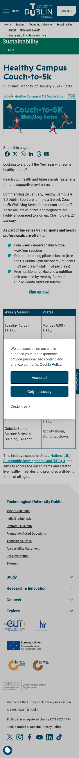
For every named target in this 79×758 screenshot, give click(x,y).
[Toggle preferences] (7, 750)
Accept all (39, 377)
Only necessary (39, 391)
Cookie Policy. (51, 364)
